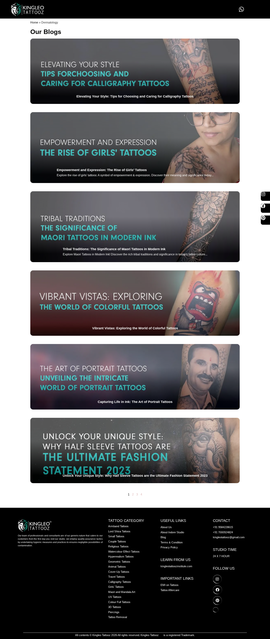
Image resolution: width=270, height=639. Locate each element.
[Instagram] (265, 196)
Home (34, 22)
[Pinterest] (265, 220)
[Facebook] (265, 208)
